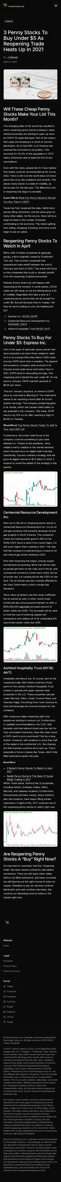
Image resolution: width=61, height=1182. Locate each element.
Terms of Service (11, 971)
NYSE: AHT (43, 328)
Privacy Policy (10, 966)
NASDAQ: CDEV (17, 324)
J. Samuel (12, 57)
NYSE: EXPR (30, 316)
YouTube (11, 1001)
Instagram (11, 996)
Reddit (10, 1007)
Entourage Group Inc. (13, 1040)
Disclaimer (8, 961)
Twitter (10, 986)
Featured (9, 21)
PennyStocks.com (14, 1037)
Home (6, 945)
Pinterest (11, 1012)
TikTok (10, 1017)
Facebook (11, 991)
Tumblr (10, 1022)
